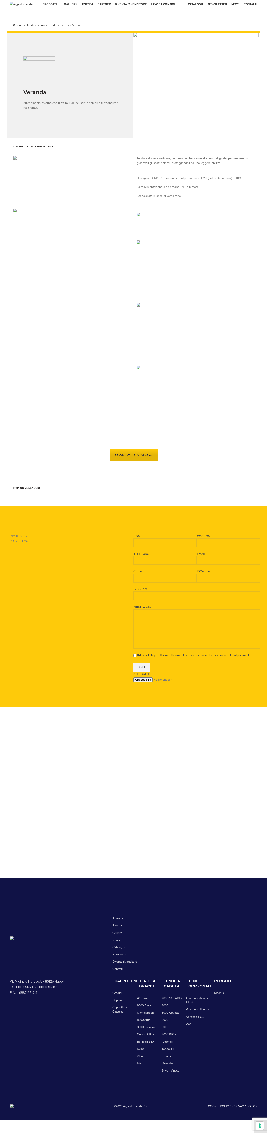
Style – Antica (170, 1070)
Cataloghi (118, 947)
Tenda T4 (168, 1048)
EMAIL (201, 553)
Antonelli (167, 1041)
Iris (139, 1063)
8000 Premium (146, 1027)
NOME (138, 536)
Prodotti (18, 25)
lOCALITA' (203, 571)
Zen (188, 1024)
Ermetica (167, 1056)
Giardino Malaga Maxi (197, 1000)
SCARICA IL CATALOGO (133, 455)
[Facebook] (11, 1006)
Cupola (117, 1000)
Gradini (117, 993)
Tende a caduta (58, 25)
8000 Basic (144, 1005)
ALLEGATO (141, 674)
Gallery (117, 932)
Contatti (117, 969)
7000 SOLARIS (172, 998)
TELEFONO (141, 553)
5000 (165, 1020)
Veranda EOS (195, 1016)
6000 (165, 1027)
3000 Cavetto (170, 1012)
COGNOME (204, 536)
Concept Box (145, 1034)
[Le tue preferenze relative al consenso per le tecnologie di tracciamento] (260, 1126)
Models (219, 993)
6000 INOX (169, 1034)
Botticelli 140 (145, 1041)
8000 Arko (143, 1020)
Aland (141, 1056)
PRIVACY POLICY (245, 1106)
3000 (165, 1005)
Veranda (167, 1063)
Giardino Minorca (197, 1009)
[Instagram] (13, 1006)
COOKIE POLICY (219, 1106)
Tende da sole (35, 25)
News (116, 940)
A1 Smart (143, 998)
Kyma (141, 1048)
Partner (117, 925)
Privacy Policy (146, 655)
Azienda (117, 918)
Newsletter (119, 954)
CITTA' (138, 571)
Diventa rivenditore (124, 961)
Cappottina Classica (119, 1009)
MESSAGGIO (142, 606)
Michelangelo (146, 1012)
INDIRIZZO (141, 589)
